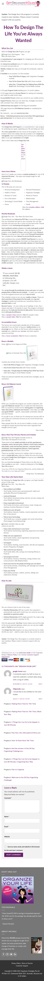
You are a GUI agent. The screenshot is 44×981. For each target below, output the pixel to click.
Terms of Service (27, 963)
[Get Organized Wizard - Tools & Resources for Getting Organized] (23, 3)
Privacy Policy (16, 963)
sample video (10, 317)
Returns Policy (12, 655)
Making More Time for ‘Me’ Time (24, 704)
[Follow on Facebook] (3, 954)
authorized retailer (25, 653)
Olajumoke (17, 689)
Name (6, 816)
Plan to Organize (18, 769)
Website (7, 837)
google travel (17, 671)
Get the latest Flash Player (23, 149)
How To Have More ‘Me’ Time (23, 740)
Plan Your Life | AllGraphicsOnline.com (26, 733)
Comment (8, 798)
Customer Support (22, 966)
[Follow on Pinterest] (11, 954)
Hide (42, 207)
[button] (3, 3)
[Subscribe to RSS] (15, 954)
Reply (40, 684)
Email (6, 826)
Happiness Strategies (27, 971)
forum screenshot (12, 336)
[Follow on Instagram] (7, 954)
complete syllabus (34, 207)
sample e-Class (11, 315)
